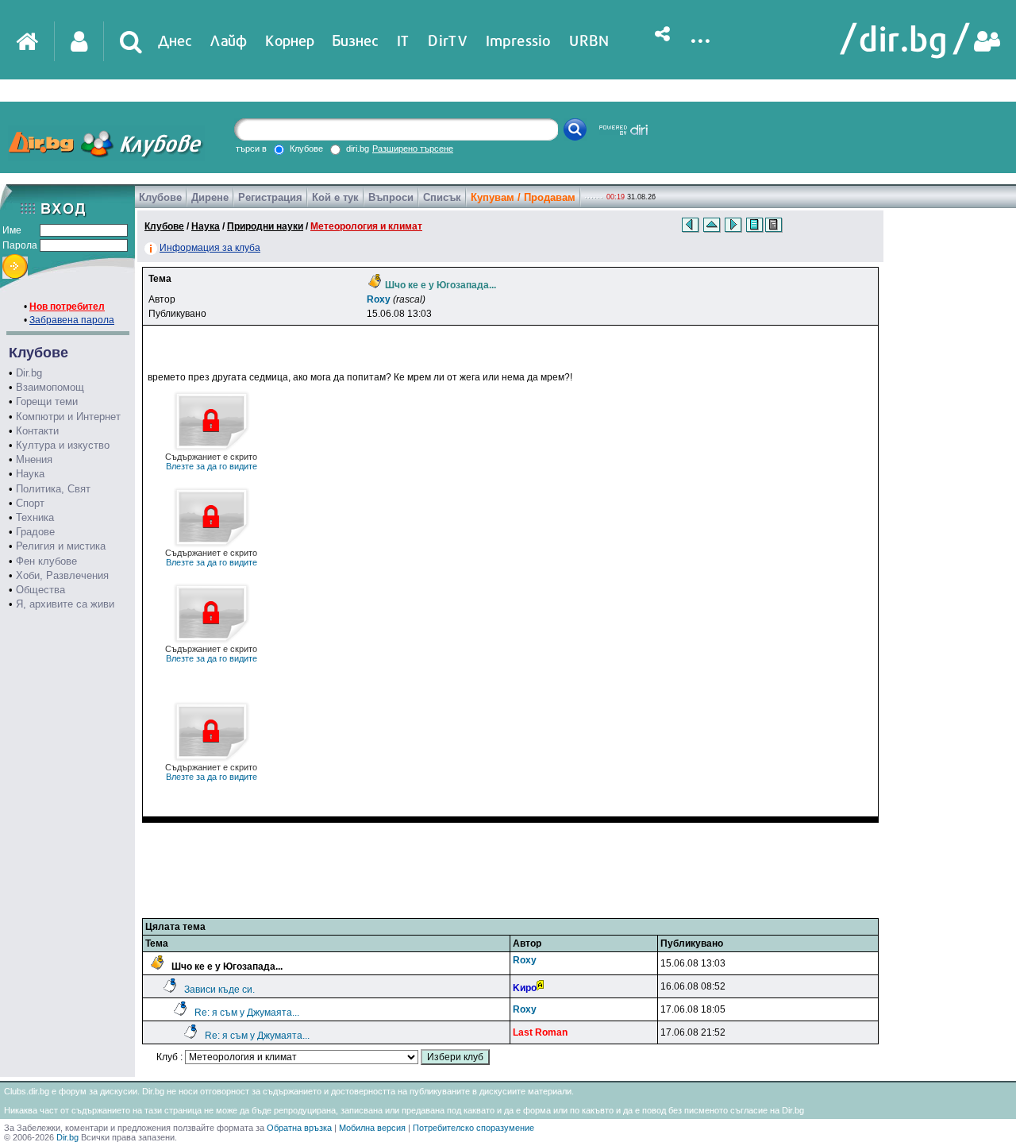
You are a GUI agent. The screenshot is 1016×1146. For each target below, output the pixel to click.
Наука (30, 474)
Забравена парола (71, 320)
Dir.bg (29, 373)
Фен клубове (46, 561)
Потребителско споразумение (473, 1127)
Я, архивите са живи (65, 604)
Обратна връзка (299, 1127)
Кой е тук (335, 197)
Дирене (210, 197)
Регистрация (270, 197)
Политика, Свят (53, 489)
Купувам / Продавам (523, 197)
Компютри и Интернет (68, 417)
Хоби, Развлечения (62, 575)
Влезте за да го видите (211, 461)
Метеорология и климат (366, 226)
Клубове (160, 197)
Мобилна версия (372, 1127)
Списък (442, 197)
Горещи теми (47, 401)
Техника (35, 517)
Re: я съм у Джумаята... (246, 1012)
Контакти (37, 431)
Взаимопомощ (50, 387)
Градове (35, 532)
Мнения (34, 459)
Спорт (30, 503)
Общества (40, 590)
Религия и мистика (61, 546)
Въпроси (391, 197)
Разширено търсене (412, 148)
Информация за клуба (210, 247)
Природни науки (265, 226)
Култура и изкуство (63, 445)
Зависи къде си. (219, 989)
